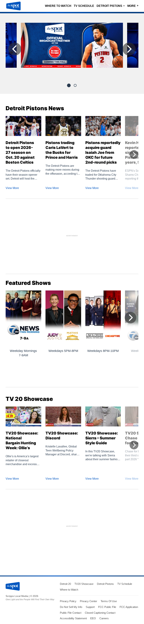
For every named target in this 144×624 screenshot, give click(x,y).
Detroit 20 (65, 583)
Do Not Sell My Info (71, 606)
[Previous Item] (14, 49)
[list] (72, 50)
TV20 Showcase (83, 583)
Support (90, 606)
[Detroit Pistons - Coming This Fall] (72, 47)
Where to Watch (58, 5)
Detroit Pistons (111, 5)
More (132, 5)
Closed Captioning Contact (100, 612)
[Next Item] (129, 49)
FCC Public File (107, 606)
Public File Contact (70, 612)
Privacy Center (88, 601)
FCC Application (129, 606)
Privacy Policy (68, 601)
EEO (93, 618)
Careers (104, 618)
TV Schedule (84, 5)
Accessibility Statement (73, 618)
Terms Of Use (109, 601)
